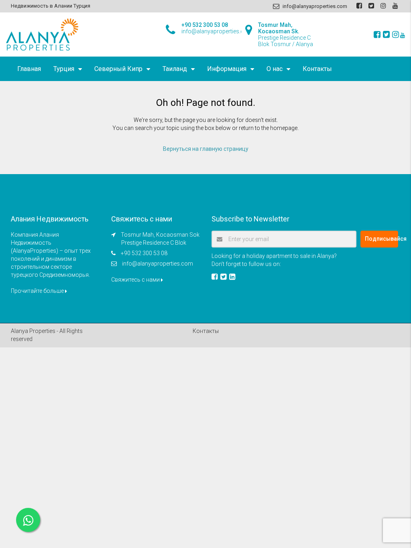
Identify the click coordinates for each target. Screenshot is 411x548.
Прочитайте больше (38, 291)
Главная (29, 69)
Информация (226, 69)
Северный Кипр (118, 69)
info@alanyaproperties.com (157, 263)
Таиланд (175, 69)
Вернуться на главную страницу (205, 149)
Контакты (317, 69)
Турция (63, 69)
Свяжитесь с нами (136, 279)
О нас (275, 69)
